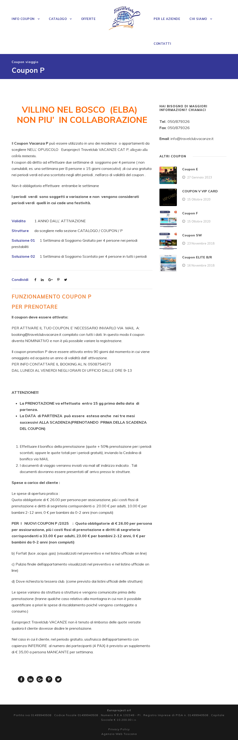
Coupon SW (192, 235)
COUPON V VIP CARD (200, 191)
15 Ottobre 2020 (199, 199)
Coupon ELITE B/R (197, 257)
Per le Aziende (167, 19)
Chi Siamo (198, 19)
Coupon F (190, 213)
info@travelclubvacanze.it (192, 138)
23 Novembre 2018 (201, 243)
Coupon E (190, 169)
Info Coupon (23, 19)
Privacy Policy (119, 729)
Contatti (162, 43)
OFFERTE (88, 19)
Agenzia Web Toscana (119, 734)
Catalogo (58, 19)
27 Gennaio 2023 (199, 177)
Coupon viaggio (25, 62)
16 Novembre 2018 (201, 265)
